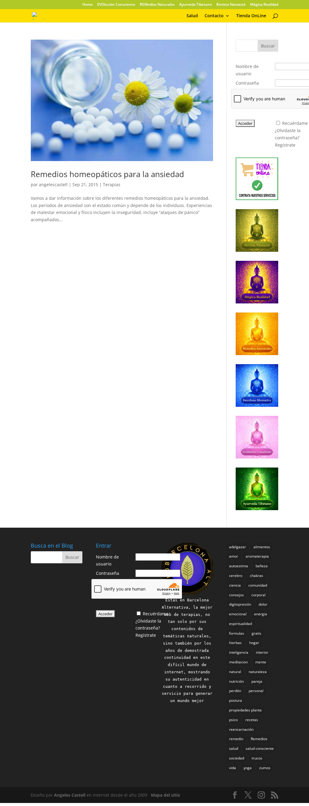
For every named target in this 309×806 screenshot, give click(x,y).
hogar (254, 642)
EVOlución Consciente (116, 5)
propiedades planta (245, 710)
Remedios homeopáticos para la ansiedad (107, 174)
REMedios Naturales (157, 5)
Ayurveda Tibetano (195, 5)
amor (233, 556)
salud (233, 748)
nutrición (236, 681)
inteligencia (238, 652)
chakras (256, 575)
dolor (263, 604)
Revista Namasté (231, 5)
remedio (236, 738)
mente (260, 662)
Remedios (259, 738)
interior (262, 652)
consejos (236, 594)
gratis (256, 633)
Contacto (214, 16)
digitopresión (240, 604)
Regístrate (285, 145)
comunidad (257, 585)
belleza (262, 565)
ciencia (235, 585)
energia (260, 614)
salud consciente (260, 748)
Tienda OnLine (251, 16)
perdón (235, 690)
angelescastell (53, 184)
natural (235, 671)
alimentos (261, 546)
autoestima (238, 565)
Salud (192, 16)
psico (233, 719)
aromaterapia (257, 556)
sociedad (236, 758)
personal (256, 690)
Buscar (268, 46)
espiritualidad (240, 623)
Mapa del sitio (165, 795)
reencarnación (241, 729)
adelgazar (237, 546)
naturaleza (258, 671)
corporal (258, 594)
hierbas (235, 642)
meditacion (238, 662)
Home (87, 5)
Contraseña (247, 83)
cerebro (235, 575)
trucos (257, 758)
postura (235, 700)
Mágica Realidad (264, 5)
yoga (248, 767)
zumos (264, 767)
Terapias (111, 184)
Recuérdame (295, 123)
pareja (256, 681)
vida (232, 767)
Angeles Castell (69, 795)
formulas (236, 633)
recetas (251, 719)
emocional (238, 614)
